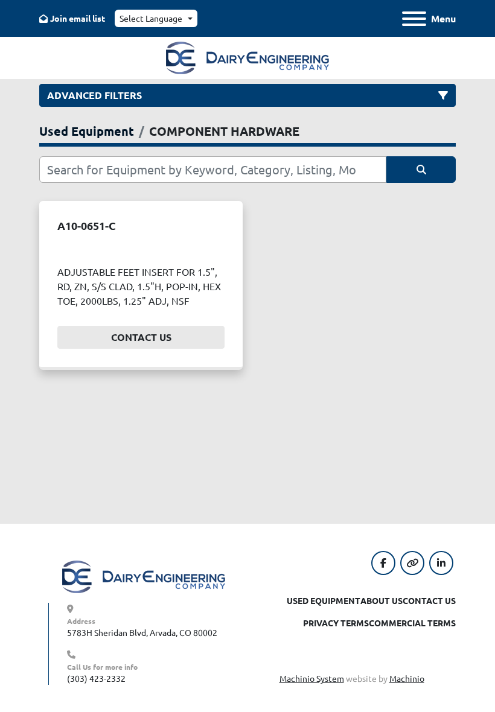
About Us (381, 600)
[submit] (421, 169)
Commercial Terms (412, 622)
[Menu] (414, 18)
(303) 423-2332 (96, 678)
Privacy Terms (336, 622)
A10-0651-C (86, 225)
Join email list (77, 18)
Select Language (151, 18)
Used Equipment (323, 600)
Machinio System (311, 678)
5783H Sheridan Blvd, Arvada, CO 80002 (142, 632)
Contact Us (141, 337)
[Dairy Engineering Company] (143, 575)
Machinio (406, 678)
